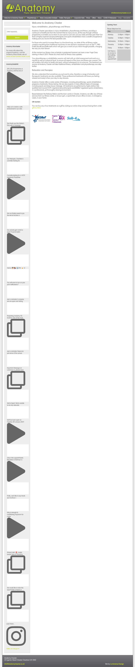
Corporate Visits (79, 18)
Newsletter (127, 18)
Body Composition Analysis (48, 18)
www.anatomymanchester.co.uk (18, 56)
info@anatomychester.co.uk (121, 13)
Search (17, 38)
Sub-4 (73, 119)
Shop (120, 18)
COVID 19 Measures (109, 18)
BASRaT (41, 119)
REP (58, 119)
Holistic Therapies (64, 18)
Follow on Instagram (12, 649)
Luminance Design (117, 664)
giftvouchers (36, 108)
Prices (88, 18)
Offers (94, 18)
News (100, 18)
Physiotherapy (31, 18)
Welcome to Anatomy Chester (13, 18)
